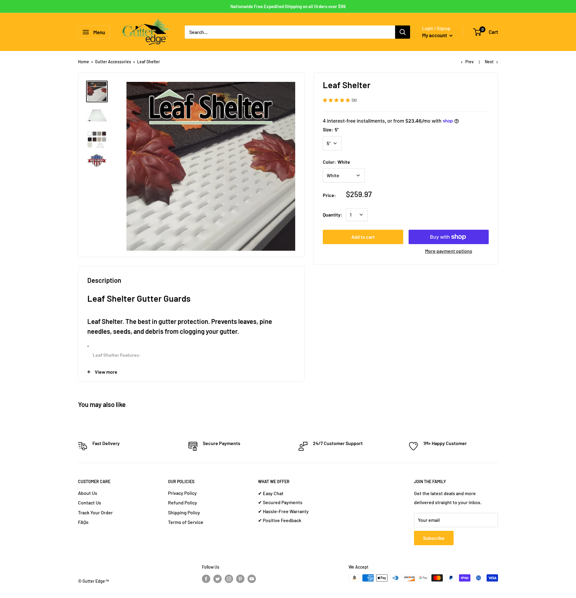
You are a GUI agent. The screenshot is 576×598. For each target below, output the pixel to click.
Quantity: (332, 214)
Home (83, 61)
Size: (331, 129)
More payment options (448, 251)
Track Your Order (95, 512)
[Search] (402, 32)
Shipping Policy (184, 512)
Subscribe (434, 538)
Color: (336, 162)
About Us (87, 493)
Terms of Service (185, 522)
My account (435, 35)
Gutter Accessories (113, 61)
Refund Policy (182, 502)
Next (489, 61)
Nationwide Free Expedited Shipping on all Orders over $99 (288, 6)
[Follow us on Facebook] (206, 578)
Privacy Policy (182, 493)
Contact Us (89, 502)
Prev (469, 61)
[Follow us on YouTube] (252, 578)
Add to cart (363, 237)
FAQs (83, 522)
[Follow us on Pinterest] (240, 578)
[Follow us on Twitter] (217, 578)
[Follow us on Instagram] (229, 578)
